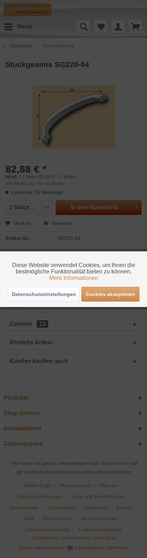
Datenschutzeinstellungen (44, 294)
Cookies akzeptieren (110, 294)
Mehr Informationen (73, 278)
